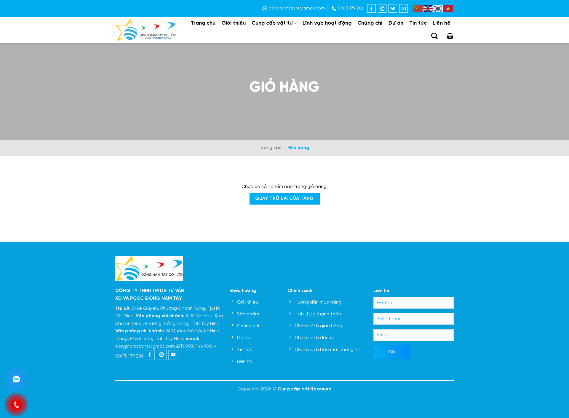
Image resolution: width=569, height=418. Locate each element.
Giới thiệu (233, 23)
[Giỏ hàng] (450, 35)
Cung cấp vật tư (272, 23)
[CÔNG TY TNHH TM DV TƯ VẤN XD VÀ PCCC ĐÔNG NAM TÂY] (146, 30)
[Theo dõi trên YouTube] (173, 355)
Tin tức (418, 23)
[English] (428, 8)
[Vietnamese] (448, 8)
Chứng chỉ (370, 23)
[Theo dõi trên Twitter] (393, 8)
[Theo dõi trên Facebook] (371, 8)
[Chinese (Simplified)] (418, 8)
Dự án (396, 23)
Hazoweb (321, 389)
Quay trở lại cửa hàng (284, 198)
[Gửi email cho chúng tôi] (403, 8)
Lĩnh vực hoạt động (327, 23)
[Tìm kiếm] (434, 36)
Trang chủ (203, 23)
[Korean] (438, 8)
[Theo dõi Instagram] (382, 8)
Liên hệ (441, 23)
